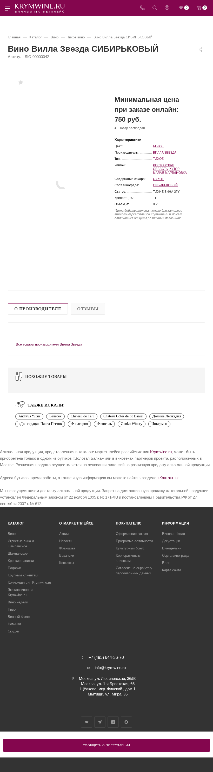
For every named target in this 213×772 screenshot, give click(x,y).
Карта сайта (171, 570)
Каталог (16, 523)
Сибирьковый (165, 185)
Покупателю (129, 523)
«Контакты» (167, 477)
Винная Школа (173, 534)
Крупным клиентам (23, 575)
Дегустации (171, 541)
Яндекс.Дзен (113, 722)
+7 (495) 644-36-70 (106, 658)
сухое (158, 179)
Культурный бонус (130, 548)
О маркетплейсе (76, 523)
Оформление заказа (132, 534)
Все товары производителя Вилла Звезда (49, 344)
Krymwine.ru (161, 452)
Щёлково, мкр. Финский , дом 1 (107, 689)
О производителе (37, 308)
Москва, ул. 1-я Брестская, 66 (108, 683)
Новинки (14, 624)
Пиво (12, 609)
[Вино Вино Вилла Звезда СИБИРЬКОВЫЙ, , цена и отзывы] (62, 183)
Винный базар (19, 617)
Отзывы (88, 308)
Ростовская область (163, 167)
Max (126, 722)
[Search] (154, 8)
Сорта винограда (175, 555)
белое (158, 146)
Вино (12, 534)
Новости (65, 541)
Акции (64, 534)
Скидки (13, 631)
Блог (166, 563)
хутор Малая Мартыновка (170, 170)
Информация (175, 523)
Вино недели (18, 602)
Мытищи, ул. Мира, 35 (108, 694)
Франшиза (67, 548)
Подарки (14, 568)
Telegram (99, 722)
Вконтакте (86, 722)
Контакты (66, 563)
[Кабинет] (167, 8)
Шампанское (18, 553)
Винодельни (171, 548)
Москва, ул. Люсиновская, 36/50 (107, 678)
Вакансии (66, 555)
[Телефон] (142, 8)
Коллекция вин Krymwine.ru (29, 582)
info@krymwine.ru (110, 667)
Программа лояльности (134, 541)
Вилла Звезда (164, 152)
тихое (158, 159)
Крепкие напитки (21, 561)
